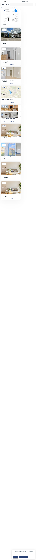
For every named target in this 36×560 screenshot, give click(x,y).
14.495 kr (4, 144)
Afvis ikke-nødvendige (23, 557)
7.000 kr (3, 87)
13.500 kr (4, 29)
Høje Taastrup (4, 4)
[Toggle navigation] (34, 1)
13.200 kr (4, 49)
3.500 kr (3, 10)
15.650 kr (4, 125)
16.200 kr (4, 163)
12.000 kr (4, 106)
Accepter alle (15, 557)
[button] (2, 15)
